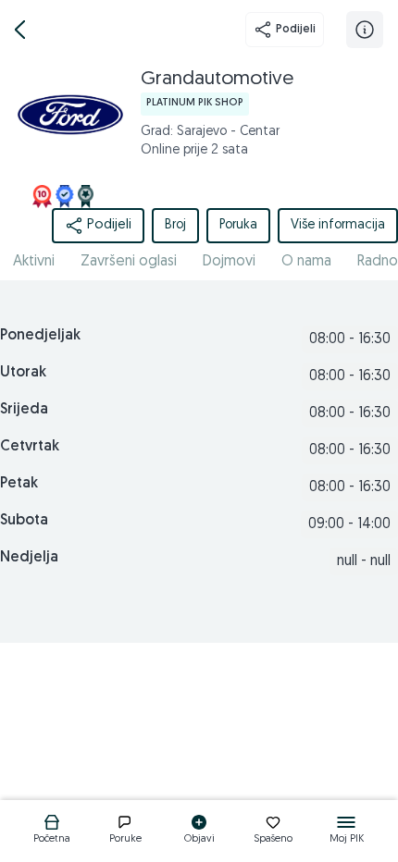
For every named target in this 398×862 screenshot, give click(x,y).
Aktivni (34, 261)
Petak (19, 483)
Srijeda (24, 409)
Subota (24, 520)
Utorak (23, 372)
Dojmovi (229, 261)
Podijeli (296, 29)
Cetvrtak (29, 446)
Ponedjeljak (40, 335)
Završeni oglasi (129, 261)
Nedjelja (29, 557)
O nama (306, 261)
